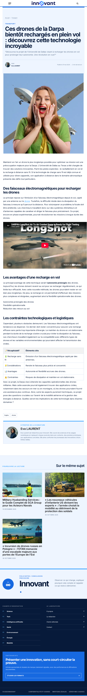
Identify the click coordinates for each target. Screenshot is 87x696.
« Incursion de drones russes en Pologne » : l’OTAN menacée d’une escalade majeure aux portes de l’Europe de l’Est (22, 550)
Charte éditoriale (65, 622)
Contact (65, 627)
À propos (65, 611)
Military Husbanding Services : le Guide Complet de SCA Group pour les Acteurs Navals (22, 502)
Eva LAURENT (30, 429)
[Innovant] (43, 3)
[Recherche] (77, 3)
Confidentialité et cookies (39, 692)
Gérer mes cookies (76, 692)
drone (27, 201)
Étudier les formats (43, 675)
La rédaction (65, 616)
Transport (14, 18)
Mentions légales (59, 692)
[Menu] (9, 3)
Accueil (7, 18)
